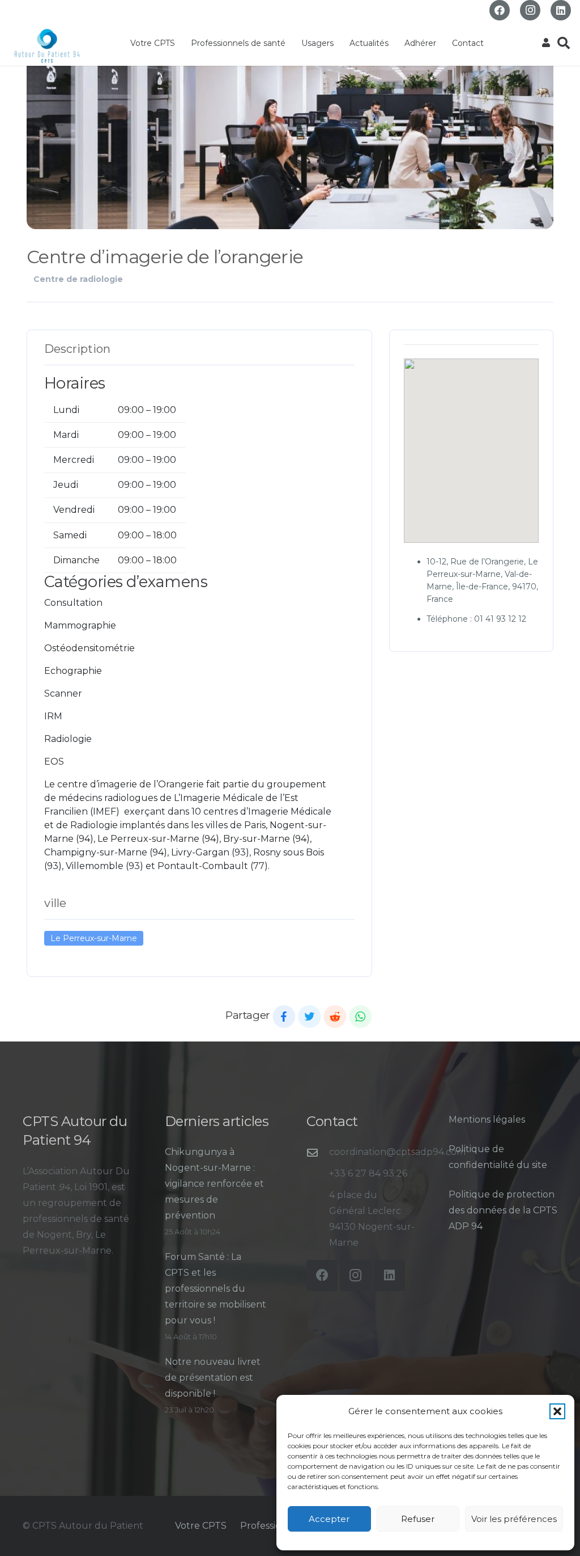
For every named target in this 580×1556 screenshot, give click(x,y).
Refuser (417, 1518)
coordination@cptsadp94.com (397, 1151)
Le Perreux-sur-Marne (93, 938)
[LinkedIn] (561, 10)
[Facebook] (499, 10)
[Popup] (546, 43)
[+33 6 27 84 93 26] (317, 1174)
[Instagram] (530, 10)
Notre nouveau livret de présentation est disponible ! (213, 1377)
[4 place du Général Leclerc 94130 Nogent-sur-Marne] (317, 1219)
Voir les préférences (514, 1518)
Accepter (329, 1518)
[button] (557, 1411)
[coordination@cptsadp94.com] (317, 1152)
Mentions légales (487, 1119)
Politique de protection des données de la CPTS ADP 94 (503, 1210)
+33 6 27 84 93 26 (368, 1173)
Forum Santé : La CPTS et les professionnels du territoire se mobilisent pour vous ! (215, 1288)
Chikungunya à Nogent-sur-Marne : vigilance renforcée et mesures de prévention (214, 1183)
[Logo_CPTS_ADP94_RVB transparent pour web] (47, 46)
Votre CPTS (201, 1525)
